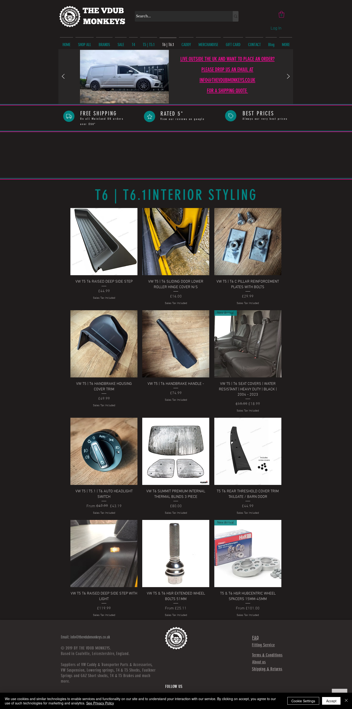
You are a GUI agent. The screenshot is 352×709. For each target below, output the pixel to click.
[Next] (288, 76)
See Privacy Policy (100, 703)
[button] (281, 14)
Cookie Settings (303, 700)
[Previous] (63, 76)
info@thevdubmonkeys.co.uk (90, 637)
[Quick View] (103, 241)
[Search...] (235, 16)
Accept (331, 700)
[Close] (346, 701)
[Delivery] (68, 116)
